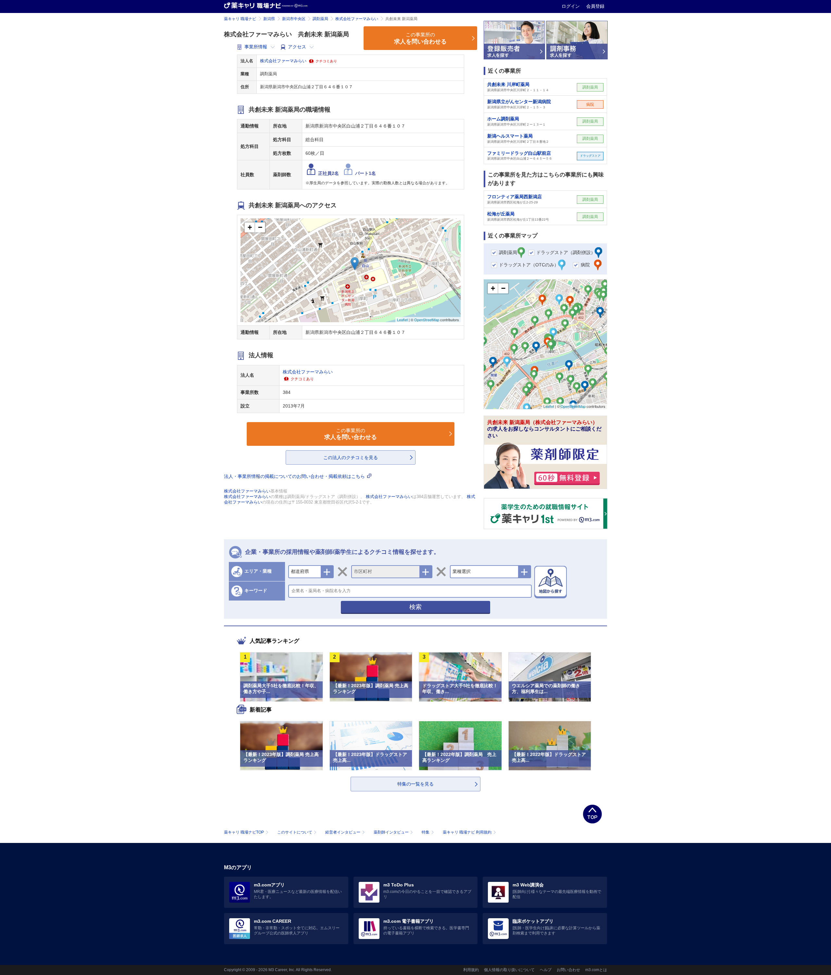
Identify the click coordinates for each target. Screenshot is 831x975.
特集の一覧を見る (415, 783)
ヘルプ (546, 970)
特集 (425, 832)
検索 (415, 606)
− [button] (260, 227)
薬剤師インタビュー (391, 832)
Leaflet (402, 319)
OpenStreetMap (426, 319)
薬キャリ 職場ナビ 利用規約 (467, 832)
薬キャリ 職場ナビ (240, 19)
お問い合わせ (568, 970)
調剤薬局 (320, 19)
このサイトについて (294, 832)
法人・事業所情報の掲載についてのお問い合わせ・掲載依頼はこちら (295, 476)
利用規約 (471, 970)
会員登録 (595, 6)
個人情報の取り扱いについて (509, 970)
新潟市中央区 (293, 19)
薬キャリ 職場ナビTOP (244, 832)
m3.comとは (596, 970)
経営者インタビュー (342, 832)
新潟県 (269, 19)
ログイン (571, 6)
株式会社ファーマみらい (356, 19)
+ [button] (250, 227)
